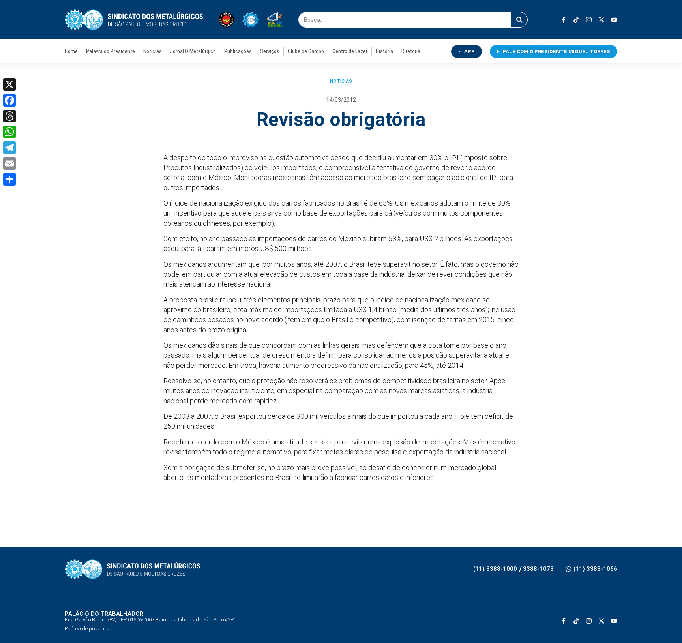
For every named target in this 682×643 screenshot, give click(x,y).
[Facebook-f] (563, 20)
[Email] (9, 163)
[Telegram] (9, 148)
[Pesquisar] (519, 19)
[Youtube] (614, 20)
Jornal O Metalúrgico (193, 51)
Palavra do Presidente (110, 51)
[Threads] (9, 116)
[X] (9, 84)
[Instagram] (589, 20)
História (384, 51)
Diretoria (410, 51)
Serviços (269, 51)
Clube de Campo (306, 51)
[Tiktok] (576, 20)
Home (71, 51)
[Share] (9, 179)
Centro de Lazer (349, 51)
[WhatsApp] (9, 132)
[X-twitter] (601, 20)
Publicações (238, 51)
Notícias (152, 51)
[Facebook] (9, 100)
